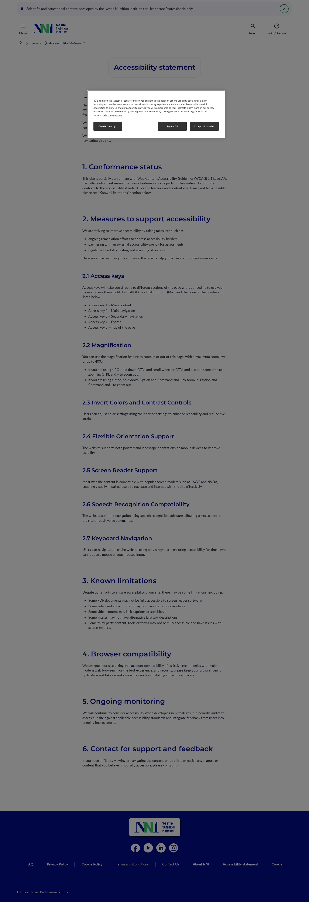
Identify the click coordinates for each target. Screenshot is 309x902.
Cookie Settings (108, 126)
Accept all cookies (204, 126)
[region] (156, 114)
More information (112, 115)
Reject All (172, 126)
